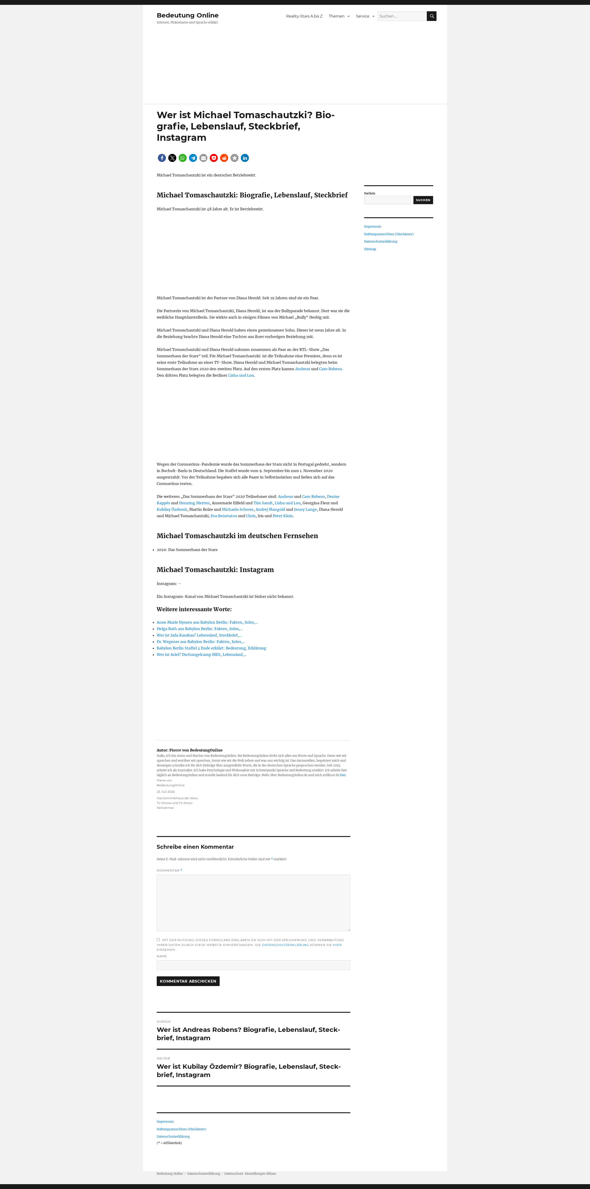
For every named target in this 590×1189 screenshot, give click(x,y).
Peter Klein (283, 516)
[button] (162, 158)
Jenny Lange (305, 509)
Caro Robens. (331, 369)
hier (343, 775)
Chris (251, 516)
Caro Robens (313, 496)
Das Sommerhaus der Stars (177, 798)
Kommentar (169, 870)
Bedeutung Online (188, 15)
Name (162, 956)
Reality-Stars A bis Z (304, 16)
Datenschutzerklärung (285, 945)
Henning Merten (194, 503)
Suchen (369, 193)
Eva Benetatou (224, 516)
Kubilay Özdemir (172, 509)
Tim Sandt (263, 503)
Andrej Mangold (270, 509)
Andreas (302, 369)
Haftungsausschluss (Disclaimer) (181, 1129)
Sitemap (370, 249)
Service (362, 16)
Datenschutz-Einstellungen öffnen (250, 1174)
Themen (337, 16)
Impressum (165, 1122)
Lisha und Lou (241, 375)
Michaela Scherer (238, 509)
